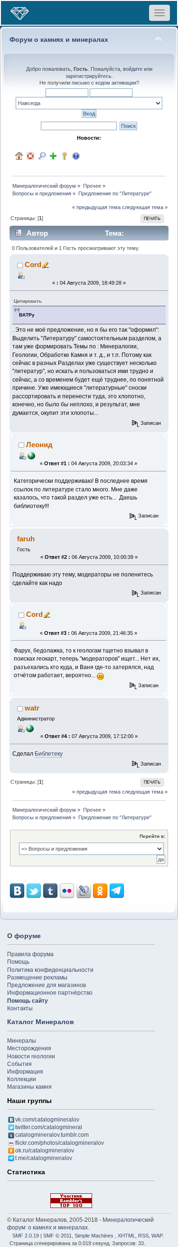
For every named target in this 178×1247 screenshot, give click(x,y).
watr (32, 708)
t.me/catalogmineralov (43, 1158)
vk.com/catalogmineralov (47, 1119)
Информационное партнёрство (50, 992)
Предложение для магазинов (46, 985)
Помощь (18, 962)
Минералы (21, 1040)
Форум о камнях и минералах (58, 39)
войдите (132, 69)
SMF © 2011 (57, 1235)
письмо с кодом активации (104, 83)
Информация (25, 1071)
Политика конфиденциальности (50, 970)
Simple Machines (94, 1235)
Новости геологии (31, 1056)
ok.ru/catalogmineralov (44, 1150)
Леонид (39, 445)
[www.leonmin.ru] (31, 455)
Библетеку (49, 753)
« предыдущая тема (96, 207)
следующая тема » (145, 207)
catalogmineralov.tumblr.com (52, 1135)
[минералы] (30, 728)
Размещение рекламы (37, 977)
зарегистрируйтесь (89, 76)
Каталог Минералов (40, 1022)
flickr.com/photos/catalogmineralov (59, 1143)
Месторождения (29, 1048)
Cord (33, 264)
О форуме (24, 936)
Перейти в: (152, 836)
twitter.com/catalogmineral (48, 1127)
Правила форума (30, 954)
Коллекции (21, 1079)
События (19, 1064)
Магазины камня (29, 1087)
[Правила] (76, 156)
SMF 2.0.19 (25, 1235)
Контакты (20, 1008)
